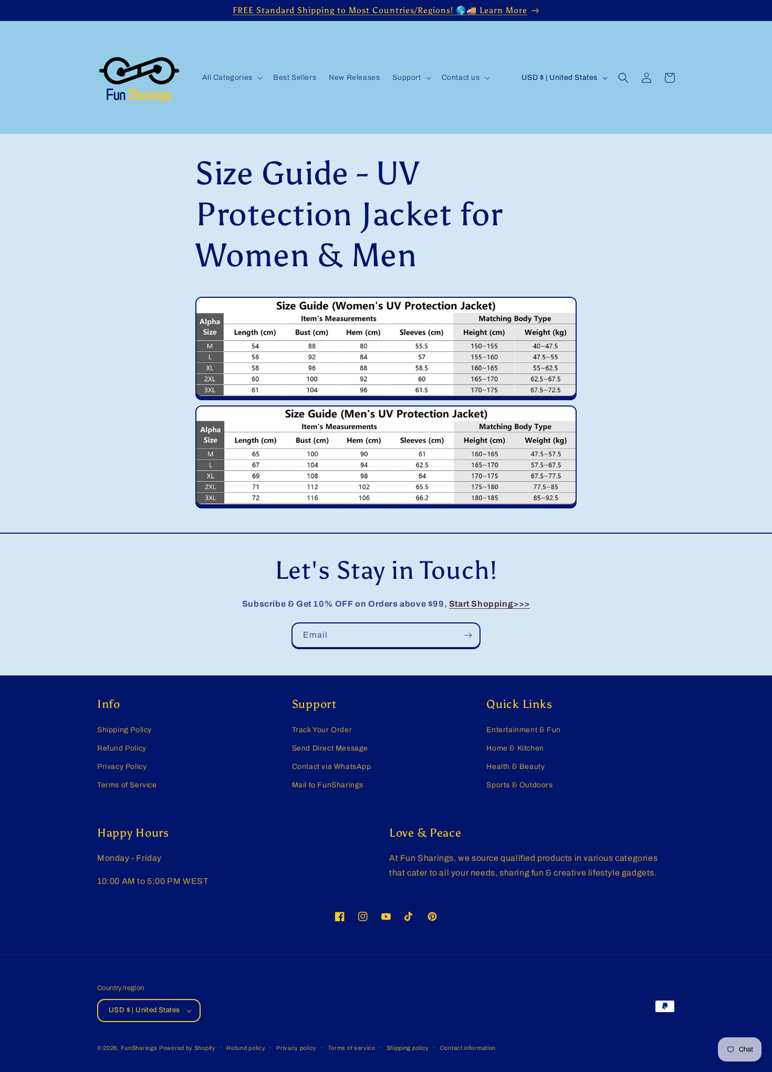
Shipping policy (408, 1048)
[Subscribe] (467, 635)
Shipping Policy (124, 730)
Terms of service (351, 1048)
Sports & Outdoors (519, 785)
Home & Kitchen (515, 748)
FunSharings (139, 1048)
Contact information (468, 1048)
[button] (231, 78)
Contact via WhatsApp (331, 767)
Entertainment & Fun (523, 730)
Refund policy (245, 1048)
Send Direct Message (330, 748)
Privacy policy (296, 1048)
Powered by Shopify (187, 1048)
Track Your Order (322, 730)
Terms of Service (127, 785)
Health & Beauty (515, 767)
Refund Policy (122, 748)
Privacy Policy (122, 767)
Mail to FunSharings (327, 785)
